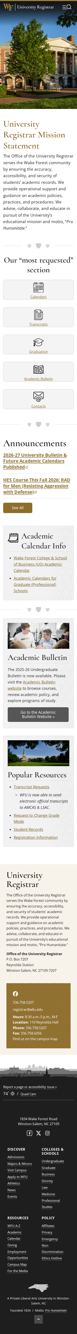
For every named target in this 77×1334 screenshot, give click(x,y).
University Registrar (35, 7)
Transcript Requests (31, 786)
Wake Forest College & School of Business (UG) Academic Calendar (40, 564)
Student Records (28, 829)
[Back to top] (38, 1319)
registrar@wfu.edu (28, 1009)
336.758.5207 (23, 1002)
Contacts (38, 406)
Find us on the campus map (35, 1038)
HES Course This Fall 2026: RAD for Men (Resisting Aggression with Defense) (36, 486)
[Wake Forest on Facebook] (30, 1134)
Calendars (38, 297)
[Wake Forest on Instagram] (47, 1134)
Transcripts (38, 324)
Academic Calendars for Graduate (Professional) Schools (35, 584)
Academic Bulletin (38, 378)
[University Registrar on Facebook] (15, 993)
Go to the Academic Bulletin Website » (38, 714)
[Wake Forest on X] (38, 1134)
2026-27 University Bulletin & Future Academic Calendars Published (35, 461)
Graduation (38, 351)
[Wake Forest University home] (8, 7)
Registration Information (36, 837)
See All (18, 507)
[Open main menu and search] (67, 7)
